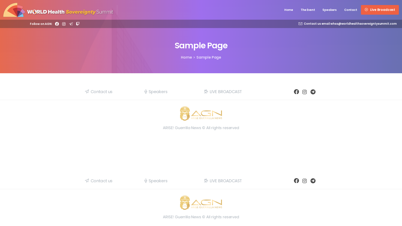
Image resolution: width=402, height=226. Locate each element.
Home (186, 57)
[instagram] (63, 24)
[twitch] (78, 24)
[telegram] (71, 24)
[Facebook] (57, 24)
